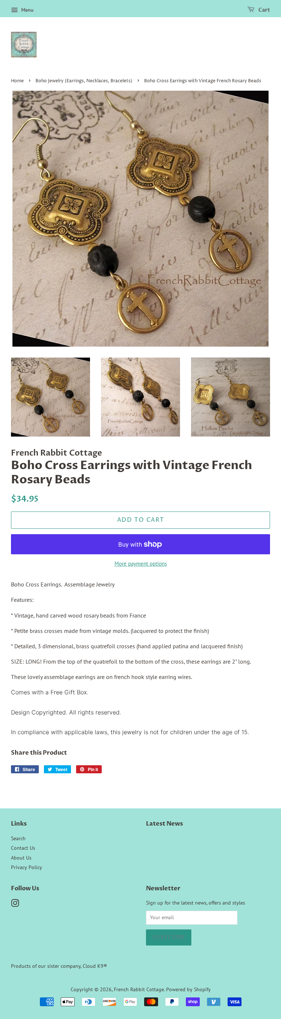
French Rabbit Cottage (139, 989)
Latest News (164, 824)
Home (17, 81)
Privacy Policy (26, 867)
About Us (21, 857)
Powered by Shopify (188, 989)
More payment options (141, 563)
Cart (263, 10)
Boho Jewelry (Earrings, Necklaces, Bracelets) (83, 81)
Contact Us (23, 848)
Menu (27, 10)
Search (18, 838)
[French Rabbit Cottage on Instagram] (15, 904)
